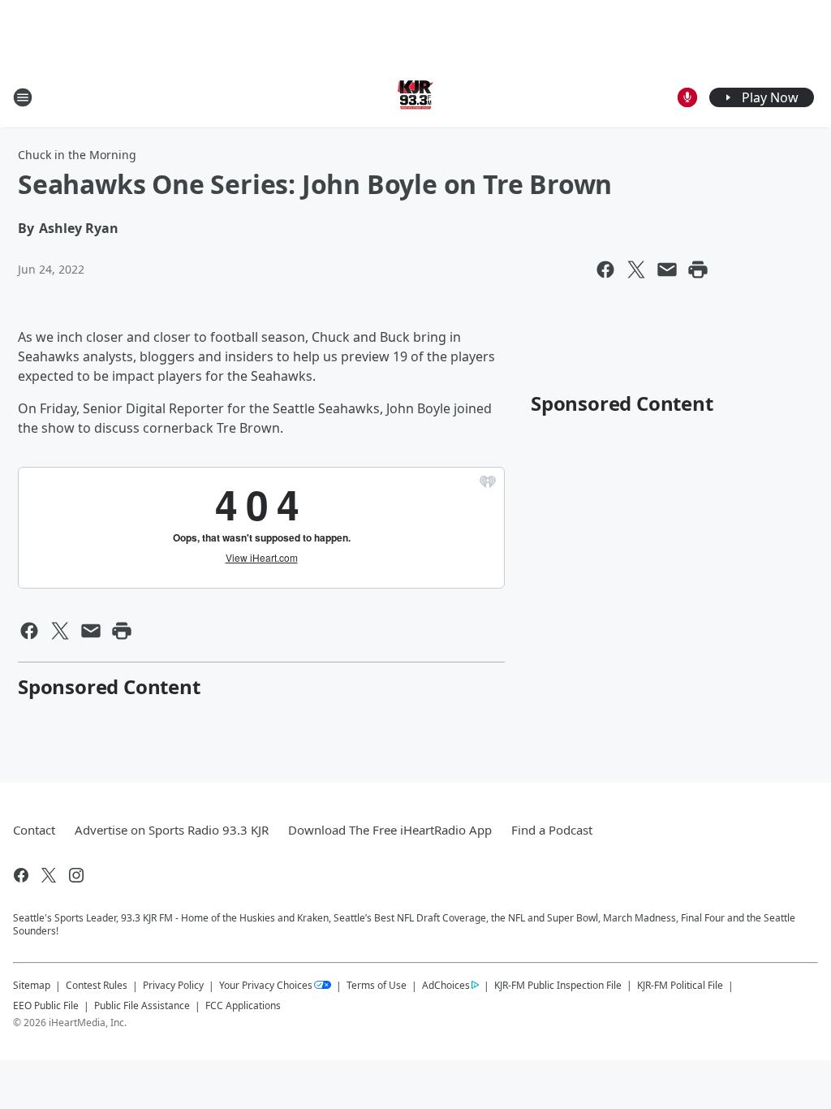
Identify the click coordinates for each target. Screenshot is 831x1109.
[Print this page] (698, 269)
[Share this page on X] (636, 269)
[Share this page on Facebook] (605, 269)
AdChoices (446, 985)
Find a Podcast (551, 830)
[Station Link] (415, 97)
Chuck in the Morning (77, 154)
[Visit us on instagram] (76, 875)
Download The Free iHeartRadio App (390, 830)
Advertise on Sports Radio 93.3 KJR (172, 830)
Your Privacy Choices (265, 985)
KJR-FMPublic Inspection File (558, 984)
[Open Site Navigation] (22, 97)
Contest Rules (96, 985)
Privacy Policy (173, 985)
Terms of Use (377, 985)
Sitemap (31, 985)
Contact (34, 830)
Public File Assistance (142, 1005)
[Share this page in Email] (667, 269)
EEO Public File (46, 1005)
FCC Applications (243, 1005)
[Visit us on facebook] (21, 875)
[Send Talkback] (687, 97)
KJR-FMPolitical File (680, 985)
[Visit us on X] (48, 875)
